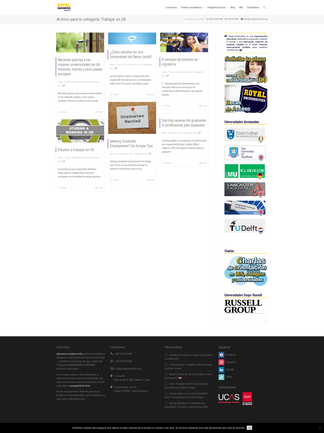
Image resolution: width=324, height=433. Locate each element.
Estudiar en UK (83, 82)
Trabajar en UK (140, 153)
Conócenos (171, 7)
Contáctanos (253, 7)
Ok (249, 427)
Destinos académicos (192, 7)
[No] (319, 428)
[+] (80, 43)
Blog (233, 7)
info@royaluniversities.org (128, 368)
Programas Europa (217, 7)
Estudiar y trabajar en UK (76, 150)
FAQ (241, 7)
